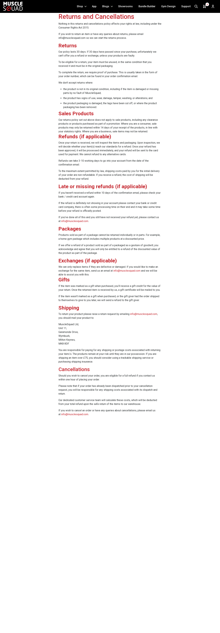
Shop (80, 6)
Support (186, 6)
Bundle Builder (147, 6)
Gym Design (168, 6)
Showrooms (125, 6)
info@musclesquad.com (74, 221)
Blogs (105, 6)
